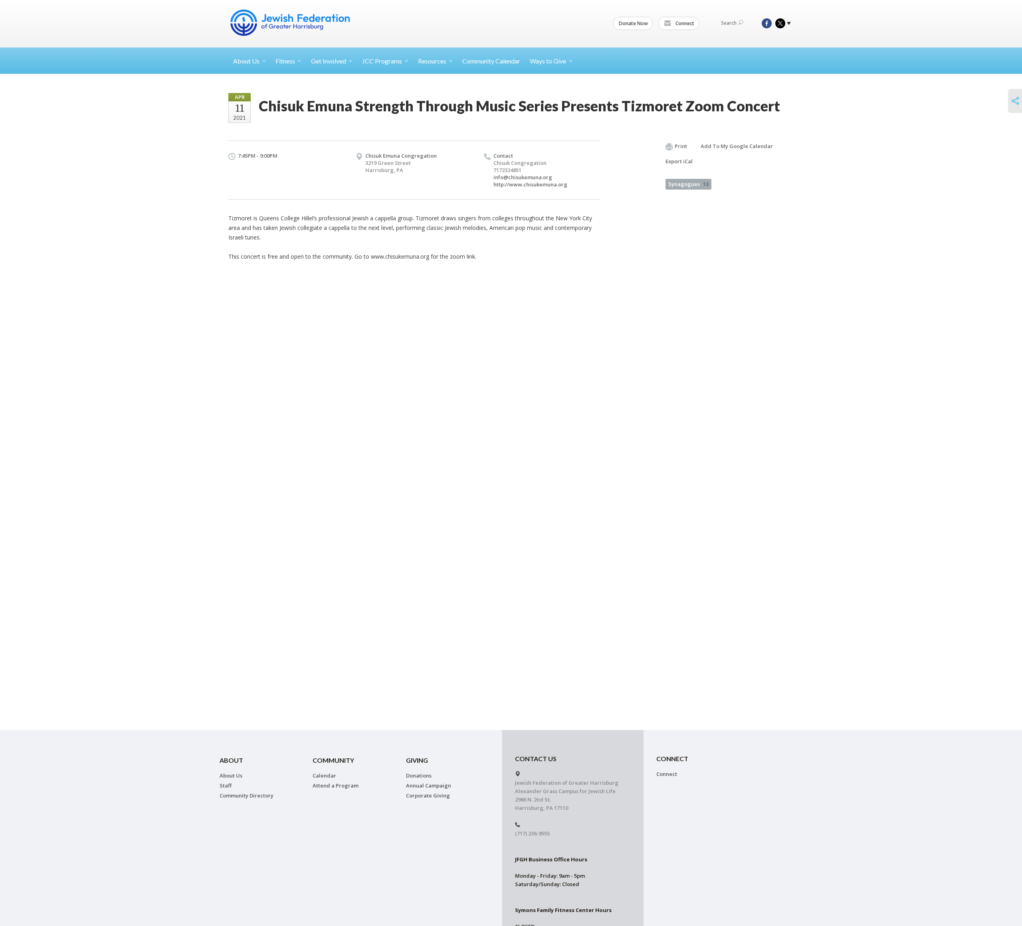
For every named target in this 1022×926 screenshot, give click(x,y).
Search (729, 23)
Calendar (324, 775)
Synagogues (688, 184)
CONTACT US (536, 758)
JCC (382, 61)
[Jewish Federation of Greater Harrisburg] (291, 23)
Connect (684, 23)
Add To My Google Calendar (737, 146)
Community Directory (246, 795)
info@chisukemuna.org (522, 177)
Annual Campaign (428, 785)
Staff (226, 785)
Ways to (548, 61)
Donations (419, 775)
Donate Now (633, 23)
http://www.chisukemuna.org (530, 184)
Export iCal (679, 161)
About (246, 61)
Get (328, 61)
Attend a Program (335, 785)
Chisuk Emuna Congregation (401, 155)
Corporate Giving (428, 795)
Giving (417, 760)
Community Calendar (491, 61)
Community (333, 760)
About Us (231, 775)
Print (681, 146)
